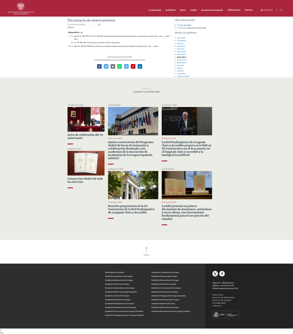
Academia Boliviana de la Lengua (118, 300)
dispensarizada (183, 76)
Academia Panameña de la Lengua (164, 292)
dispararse (181, 46)
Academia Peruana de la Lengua (163, 284)
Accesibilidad (219, 303)
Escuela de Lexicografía (212, 10)
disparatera (181, 54)
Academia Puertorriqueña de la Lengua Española (124, 311)
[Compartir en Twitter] (106, 66)
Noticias (249, 10)
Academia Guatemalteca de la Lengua (119, 288)
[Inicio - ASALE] (20, 8)
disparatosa (181, 60)
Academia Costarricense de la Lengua (166, 288)
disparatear (181, 51)
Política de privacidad (223, 298)
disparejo (180, 65)
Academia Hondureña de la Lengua (165, 307)
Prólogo (180, 25)
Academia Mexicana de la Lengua (164, 276)
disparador (181, 38)
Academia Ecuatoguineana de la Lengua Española (124, 315)
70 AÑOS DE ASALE (76, 105)
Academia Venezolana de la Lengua (165, 280)
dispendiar (181, 73)
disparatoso (181, 62)
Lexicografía (114, 105)
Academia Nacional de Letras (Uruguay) (120, 307)
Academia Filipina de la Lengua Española (121, 292)
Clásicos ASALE (75, 149)
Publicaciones (234, 10)
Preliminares (182, 28)
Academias (171, 10)
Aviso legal (218, 295)
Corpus (193, 10)
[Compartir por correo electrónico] (113, 66)
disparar (180, 43)
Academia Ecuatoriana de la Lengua (119, 276)
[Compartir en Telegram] (126, 66)
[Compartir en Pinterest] (133, 66)
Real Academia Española (114, 272)
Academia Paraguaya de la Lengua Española (168, 296)
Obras (183, 10)
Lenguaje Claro (169, 105)
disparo (180, 68)
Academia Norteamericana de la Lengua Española (170, 311)
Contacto (217, 306)
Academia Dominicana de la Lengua (165, 300)
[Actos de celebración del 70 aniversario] (86, 119)
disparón (180, 71)
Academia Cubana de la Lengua (117, 296)
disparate (180, 49)
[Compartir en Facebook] (99, 66)
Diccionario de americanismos (91, 20)
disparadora (181, 40)
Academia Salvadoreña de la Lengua (119, 280)
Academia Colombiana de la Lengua (165, 272)
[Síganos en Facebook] (222, 273)
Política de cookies (222, 300)
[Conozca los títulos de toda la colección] (86, 163)
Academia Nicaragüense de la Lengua (119, 303)
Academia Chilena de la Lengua (117, 284)
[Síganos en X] (215, 273)
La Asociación (155, 10)
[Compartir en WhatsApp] (119, 66)
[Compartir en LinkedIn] (140, 66)
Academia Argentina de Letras (163, 303)
